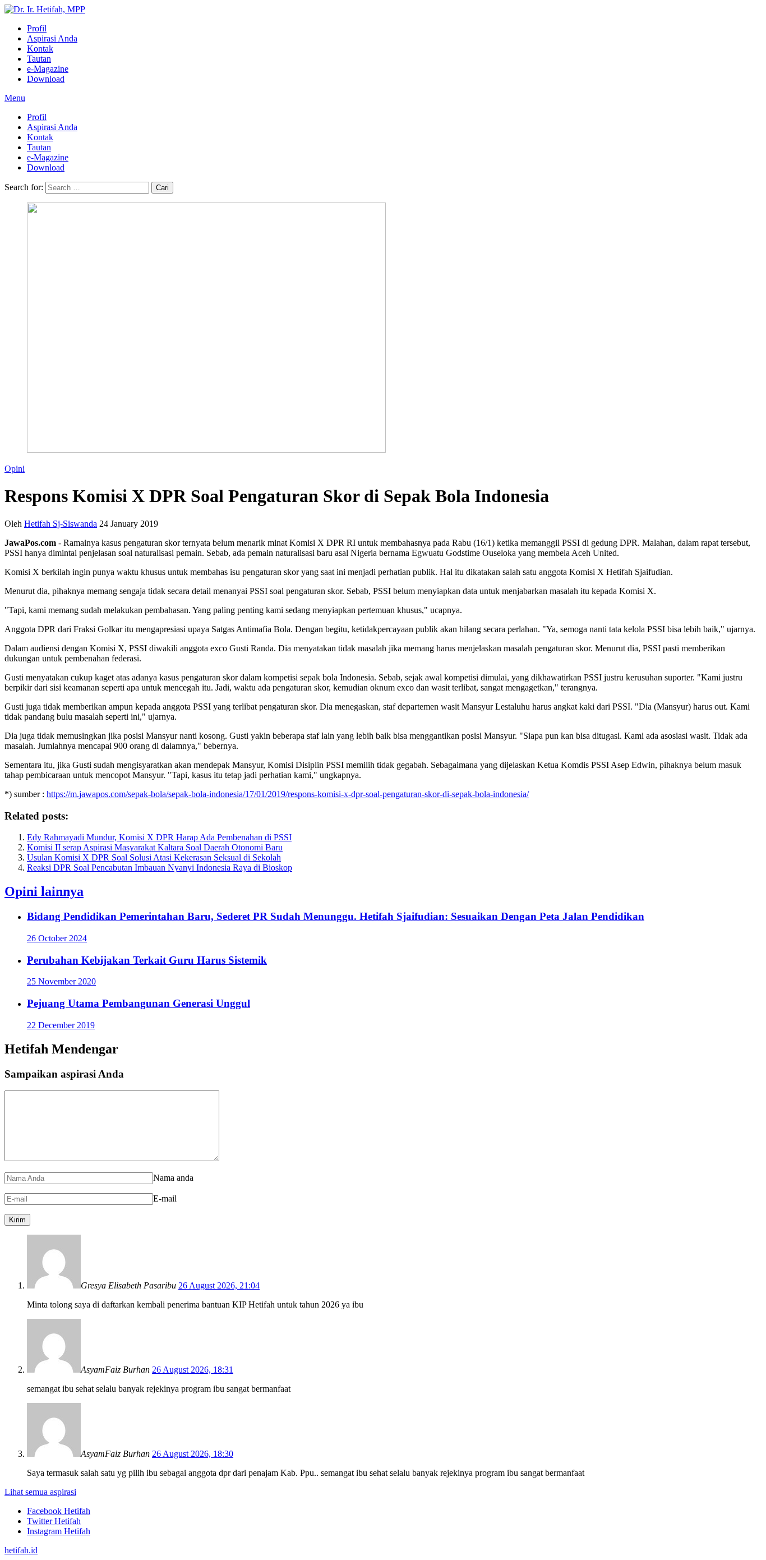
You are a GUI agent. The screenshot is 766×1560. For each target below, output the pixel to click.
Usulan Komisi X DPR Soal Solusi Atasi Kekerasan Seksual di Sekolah (154, 857)
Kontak (40, 48)
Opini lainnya (44, 891)
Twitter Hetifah (54, 1521)
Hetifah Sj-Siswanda (60, 523)
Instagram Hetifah (58, 1531)
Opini (14, 468)
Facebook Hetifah (58, 1511)
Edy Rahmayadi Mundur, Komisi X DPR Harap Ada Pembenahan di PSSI (159, 837)
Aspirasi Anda (52, 38)
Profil (37, 28)
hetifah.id (21, 1550)
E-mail (165, 1198)
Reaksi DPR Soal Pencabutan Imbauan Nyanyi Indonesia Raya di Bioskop (159, 867)
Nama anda (173, 1177)
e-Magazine (47, 68)
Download (45, 79)
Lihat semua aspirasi (40, 1492)
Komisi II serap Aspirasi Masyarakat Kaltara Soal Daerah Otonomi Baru (155, 847)
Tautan (39, 58)
